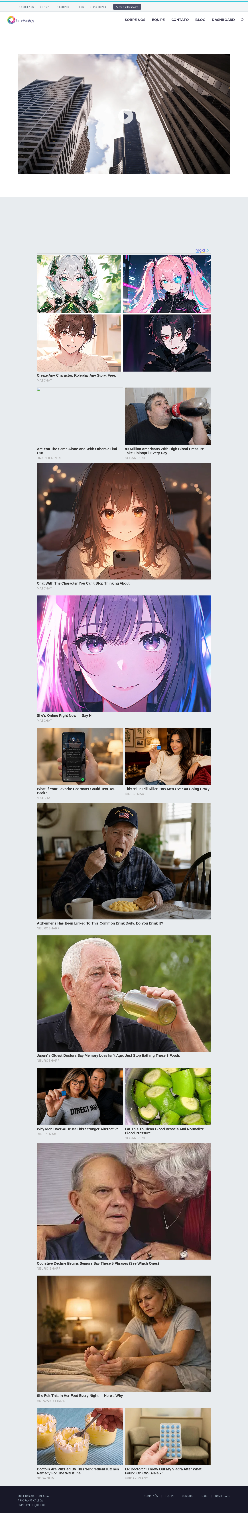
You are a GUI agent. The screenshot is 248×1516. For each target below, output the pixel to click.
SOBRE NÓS (27, 7)
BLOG (81, 7)
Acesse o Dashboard (127, 7)
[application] (124, 114)
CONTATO (64, 7)
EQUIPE (46, 7)
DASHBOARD (99, 7)
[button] (124, 114)
